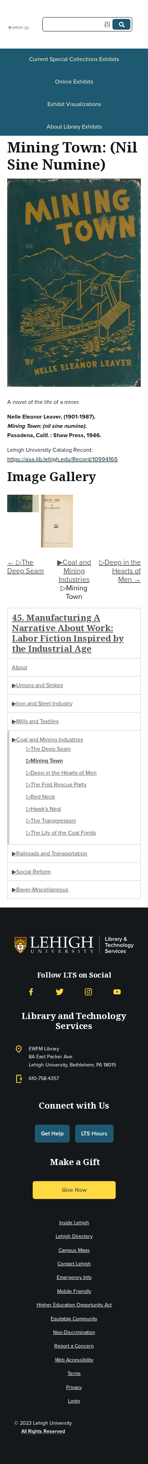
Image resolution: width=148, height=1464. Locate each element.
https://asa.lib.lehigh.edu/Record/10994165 (62, 459)
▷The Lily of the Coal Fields (61, 833)
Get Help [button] (52, 1133)
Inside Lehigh (74, 1222)
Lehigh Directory (74, 1236)
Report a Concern (74, 1346)
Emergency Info (74, 1277)
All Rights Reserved (43, 1431)
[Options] (108, 24)
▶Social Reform (31, 872)
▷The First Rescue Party (56, 784)
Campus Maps (74, 1250)
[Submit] (121, 24)
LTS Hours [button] (94, 1133)
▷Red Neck (40, 797)
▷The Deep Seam (48, 749)
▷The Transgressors (51, 820)
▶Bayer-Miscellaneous (40, 889)
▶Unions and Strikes (37, 685)
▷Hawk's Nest (43, 809)
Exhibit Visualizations (74, 104)
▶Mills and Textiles (35, 721)
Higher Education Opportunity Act (74, 1305)
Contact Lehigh (74, 1264)
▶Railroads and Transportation (49, 853)
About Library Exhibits (74, 127)
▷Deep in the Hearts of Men (61, 773)
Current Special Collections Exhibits (74, 59)
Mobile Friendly (74, 1291)
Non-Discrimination (74, 1332)
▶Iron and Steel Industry (42, 703)
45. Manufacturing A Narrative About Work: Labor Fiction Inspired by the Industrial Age (68, 632)
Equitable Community (74, 1319)
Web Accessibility (74, 1360)
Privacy (74, 1387)
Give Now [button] (74, 1190)
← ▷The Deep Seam (25, 566)
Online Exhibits (74, 82)
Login (74, 1401)
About (19, 667)
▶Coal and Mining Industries (74, 571)
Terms (74, 1373)
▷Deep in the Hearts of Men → (120, 571)
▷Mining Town (44, 760)
